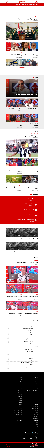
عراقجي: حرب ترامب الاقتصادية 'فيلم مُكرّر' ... (31, 54)
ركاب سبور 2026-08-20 (17, 238)
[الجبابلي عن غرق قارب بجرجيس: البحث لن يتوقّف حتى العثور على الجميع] (14, 46)
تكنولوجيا (20, 396)
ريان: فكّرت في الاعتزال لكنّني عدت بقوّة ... (30, 108)
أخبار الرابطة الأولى (34, 408)
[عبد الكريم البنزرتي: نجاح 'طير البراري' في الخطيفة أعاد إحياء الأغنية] (30, 288)
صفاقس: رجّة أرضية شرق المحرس (28, 198)
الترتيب (36, 412)
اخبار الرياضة (35, 406)
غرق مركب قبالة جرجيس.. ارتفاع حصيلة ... (27, 19)
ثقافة (21, 388)
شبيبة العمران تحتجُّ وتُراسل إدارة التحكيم (14, 187)
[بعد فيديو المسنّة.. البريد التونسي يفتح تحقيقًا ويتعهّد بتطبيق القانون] (14, 63)
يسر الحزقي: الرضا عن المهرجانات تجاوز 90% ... (14, 297)
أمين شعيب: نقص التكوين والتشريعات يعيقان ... (31, 124)
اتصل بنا (36, 387)
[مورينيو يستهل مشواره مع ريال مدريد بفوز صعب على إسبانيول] (30, 179)
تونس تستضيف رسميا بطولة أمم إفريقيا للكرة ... (25, 209)
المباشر (36, 385)
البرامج (36, 379)
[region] (22, 10)
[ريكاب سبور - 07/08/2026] (14, 246)
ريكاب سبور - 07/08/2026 (17, 251)
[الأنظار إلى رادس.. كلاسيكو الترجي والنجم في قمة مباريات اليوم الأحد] (30, 162)
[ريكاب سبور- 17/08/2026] (30, 246)
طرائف (20, 400)
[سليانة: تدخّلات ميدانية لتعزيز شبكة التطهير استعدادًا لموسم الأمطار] (30, 63)
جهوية (20, 381)
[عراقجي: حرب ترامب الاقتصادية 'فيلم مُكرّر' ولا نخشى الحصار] (30, 46)
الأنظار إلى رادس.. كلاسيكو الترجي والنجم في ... (30, 170)
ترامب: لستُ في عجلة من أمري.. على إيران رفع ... (25, 219)
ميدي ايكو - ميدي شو (18, 392)
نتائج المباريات (35, 410)
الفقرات (36, 424)
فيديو (21, 424)
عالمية (36, 52)
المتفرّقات (20, 394)
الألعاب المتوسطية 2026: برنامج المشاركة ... (15, 170)
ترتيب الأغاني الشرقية (18, 410)
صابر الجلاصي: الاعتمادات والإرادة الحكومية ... (15, 109)
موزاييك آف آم (19, 390)
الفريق (36, 377)
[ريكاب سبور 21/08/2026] (30, 232)
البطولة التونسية (34, 133)
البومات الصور (35, 418)
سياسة (20, 385)
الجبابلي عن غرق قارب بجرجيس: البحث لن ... (14, 54)
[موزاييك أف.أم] (22, 2)
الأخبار (36, 426)
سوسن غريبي (32, 445)
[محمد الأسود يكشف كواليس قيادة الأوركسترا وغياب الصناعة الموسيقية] (14, 305)
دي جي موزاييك (19, 414)
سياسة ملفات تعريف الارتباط (32, 390)
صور (21, 422)
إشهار (37, 388)
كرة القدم (36, 185)
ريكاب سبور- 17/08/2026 (33, 251)
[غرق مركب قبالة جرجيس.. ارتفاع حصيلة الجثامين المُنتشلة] (22, 31)
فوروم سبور (36, 414)
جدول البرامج (35, 381)
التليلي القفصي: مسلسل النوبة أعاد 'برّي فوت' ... (26, 262)
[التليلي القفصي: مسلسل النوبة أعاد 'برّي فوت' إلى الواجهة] (22, 275)
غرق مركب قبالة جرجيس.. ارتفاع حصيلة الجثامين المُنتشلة (27, 4)
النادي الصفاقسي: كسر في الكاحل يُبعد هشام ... (26, 136)
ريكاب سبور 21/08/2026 (33, 238)
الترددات (36, 383)
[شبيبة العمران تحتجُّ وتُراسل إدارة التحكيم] (14, 179)
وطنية (36, 16)
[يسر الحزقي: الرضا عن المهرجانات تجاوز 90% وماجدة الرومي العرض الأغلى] (14, 288)
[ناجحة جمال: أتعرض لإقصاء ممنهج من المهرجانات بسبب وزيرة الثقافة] (30, 305)
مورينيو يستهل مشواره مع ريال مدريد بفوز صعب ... (31, 187)
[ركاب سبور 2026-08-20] (14, 232)
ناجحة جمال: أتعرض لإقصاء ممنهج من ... (30, 314)
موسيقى (36, 260)
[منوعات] (36, 445)
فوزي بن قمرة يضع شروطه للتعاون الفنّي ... (26, 94)
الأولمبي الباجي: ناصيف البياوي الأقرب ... (26, 214)
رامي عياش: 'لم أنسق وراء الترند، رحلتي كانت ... (15, 124)
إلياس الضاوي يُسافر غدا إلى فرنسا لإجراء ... (26, 203)
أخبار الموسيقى (19, 406)
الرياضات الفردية (18, 168)
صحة (21, 377)
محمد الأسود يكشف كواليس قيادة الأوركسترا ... (15, 314)
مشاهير (20, 398)
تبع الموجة (32, 444)
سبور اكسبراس (35, 416)
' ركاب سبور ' (35, 229)
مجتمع (20, 402)
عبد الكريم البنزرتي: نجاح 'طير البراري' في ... (30, 297)
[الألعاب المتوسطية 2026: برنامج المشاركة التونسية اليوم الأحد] (14, 162)
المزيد (22, 66)
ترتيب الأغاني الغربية (18, 412)
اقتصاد (20, 387)
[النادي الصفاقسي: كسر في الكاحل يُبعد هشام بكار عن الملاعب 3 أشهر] (22, 148)
